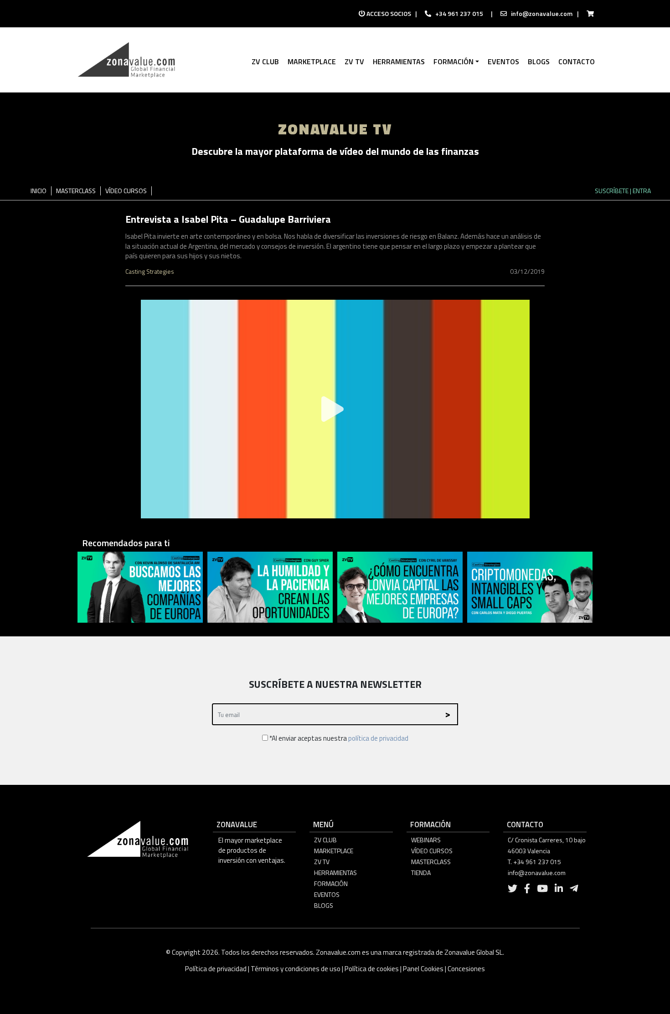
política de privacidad (378, 738)
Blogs (323, 905)
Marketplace (333, 850)
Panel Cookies (423, 968)
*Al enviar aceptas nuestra (338, 738)
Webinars (426, 840)
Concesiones (466, 968)
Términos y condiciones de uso (295, 968)
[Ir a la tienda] (587, 13)
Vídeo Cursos (432, 850)
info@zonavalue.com (541, 13)
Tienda (421, 872)
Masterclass (431, 861)
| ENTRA (640, 190)
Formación (331, 883)
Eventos (327, 894)
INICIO (38, 190)
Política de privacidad (216, 968)
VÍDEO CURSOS (126, 190)
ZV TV (322, 861)
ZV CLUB (325, 840)
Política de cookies (372, 968)
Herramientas (335, 872)
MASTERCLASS (76, 190)
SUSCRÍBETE (612, 190)
